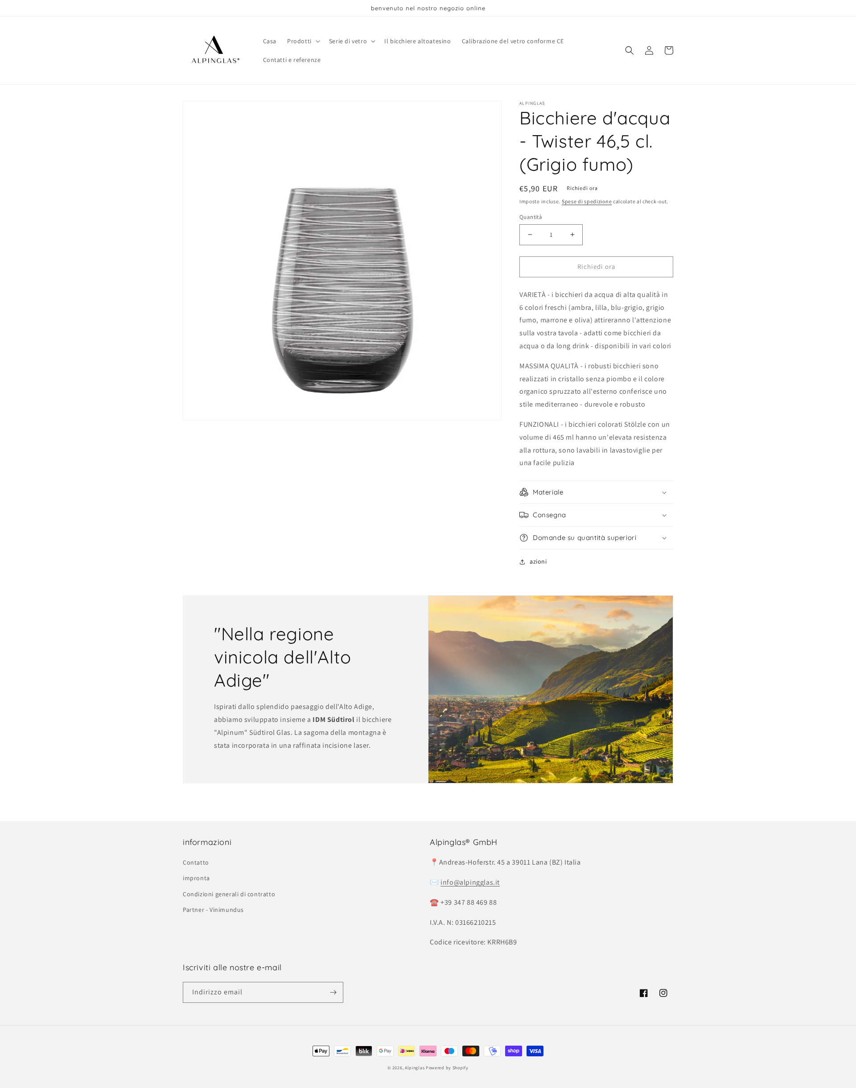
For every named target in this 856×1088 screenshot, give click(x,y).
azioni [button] (538, 561)
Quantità (530, 217)
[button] (303, 41)
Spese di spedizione (587, 201)
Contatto (196, 862)
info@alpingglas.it (470, 882)
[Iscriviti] (333, 992)
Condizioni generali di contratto (229, 894)
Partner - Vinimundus (213, 910)
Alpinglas (414, 1068)
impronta (196, 878)
